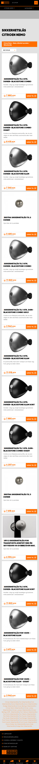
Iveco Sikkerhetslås (30, 704)
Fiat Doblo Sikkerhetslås (10, 716)
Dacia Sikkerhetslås (17, 704)
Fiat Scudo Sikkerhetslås (10, 718)
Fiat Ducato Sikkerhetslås (27, 716)
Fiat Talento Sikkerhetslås (27, 714)
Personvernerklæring (11, 737)
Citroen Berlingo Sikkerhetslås (26, 706)
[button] (9, 50)
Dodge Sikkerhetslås (9, 706)
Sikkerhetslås (8, 45)
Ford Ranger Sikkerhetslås (27, 718)
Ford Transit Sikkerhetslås (10, 720)
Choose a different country (13, 740)
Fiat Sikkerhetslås (24, 702)
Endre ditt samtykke (10, 746)
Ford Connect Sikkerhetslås (27, 720)
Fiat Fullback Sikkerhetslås (28, 712)
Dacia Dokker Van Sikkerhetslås (15, 724)
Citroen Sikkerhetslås (11, 702)
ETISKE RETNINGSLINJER (11, 743)
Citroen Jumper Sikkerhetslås (21, 710)
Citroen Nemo (8, 43)
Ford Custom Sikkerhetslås (10, 722)
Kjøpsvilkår (8, 733)
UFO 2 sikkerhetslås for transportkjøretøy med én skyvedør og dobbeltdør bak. (19, 543)
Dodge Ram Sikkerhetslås (24, 726)
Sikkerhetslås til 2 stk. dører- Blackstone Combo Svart (17, 127)
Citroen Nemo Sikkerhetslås (14, 708)
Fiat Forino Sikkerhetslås (10, 714)
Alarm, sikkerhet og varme (21, 43)
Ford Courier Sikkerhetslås (28, 722)
